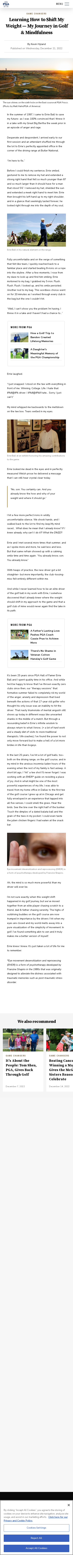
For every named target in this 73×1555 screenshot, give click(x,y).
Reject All (36, 1538)
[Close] (69, 1505)
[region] (36, 1527)
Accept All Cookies (36, 1548)
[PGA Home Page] (6, 4)
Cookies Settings (36, 1527)
